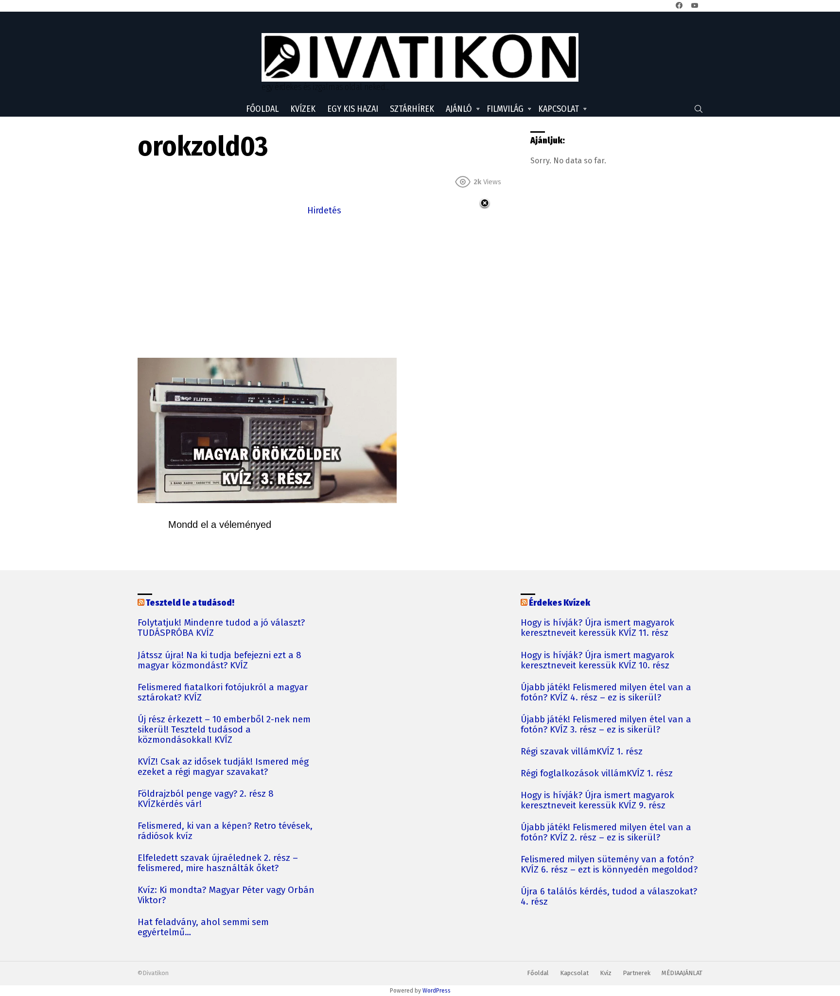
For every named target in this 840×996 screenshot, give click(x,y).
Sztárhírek (412, 109)
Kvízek (302, 109)
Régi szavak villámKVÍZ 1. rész (582, 752)
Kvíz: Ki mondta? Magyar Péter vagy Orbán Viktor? (226, 895)
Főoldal (262, 109)
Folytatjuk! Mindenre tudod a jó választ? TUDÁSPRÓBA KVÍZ (221, 628)
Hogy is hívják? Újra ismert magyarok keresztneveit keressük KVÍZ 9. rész (597, 800)
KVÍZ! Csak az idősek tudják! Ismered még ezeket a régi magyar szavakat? (223, 767)
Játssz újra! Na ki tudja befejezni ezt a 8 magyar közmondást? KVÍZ (219, 660)
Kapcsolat (558, 109)
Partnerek (636, 973)
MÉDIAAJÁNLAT (682, 973)
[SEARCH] (698, 109)
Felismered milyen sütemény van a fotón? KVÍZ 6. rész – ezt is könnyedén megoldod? (609, 865)
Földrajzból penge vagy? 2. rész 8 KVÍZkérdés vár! (206, 799)
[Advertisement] (324, 286)
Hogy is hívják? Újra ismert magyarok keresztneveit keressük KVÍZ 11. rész (597, 628)
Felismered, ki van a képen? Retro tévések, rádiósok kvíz (225, 831)
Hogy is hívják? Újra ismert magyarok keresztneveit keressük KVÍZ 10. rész (597, 660)
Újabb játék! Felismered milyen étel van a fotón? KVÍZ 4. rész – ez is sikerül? (606, 692)
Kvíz (606, 973)
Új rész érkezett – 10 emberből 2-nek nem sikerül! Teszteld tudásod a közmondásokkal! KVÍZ (224, 730)
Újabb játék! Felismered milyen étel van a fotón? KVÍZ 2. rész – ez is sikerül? (606, 832)
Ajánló (459, 109)
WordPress (436, 990)
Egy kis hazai (352, 109)
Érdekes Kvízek (559, 602)
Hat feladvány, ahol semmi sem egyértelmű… (203, 927)
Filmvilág (505, 109)
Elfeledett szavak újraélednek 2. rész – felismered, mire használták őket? (218, 863)
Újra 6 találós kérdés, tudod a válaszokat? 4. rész (609, 897)
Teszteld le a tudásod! (190, 602)
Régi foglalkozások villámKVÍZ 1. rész (597, 774)
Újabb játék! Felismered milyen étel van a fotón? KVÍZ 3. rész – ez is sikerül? (606, 725)
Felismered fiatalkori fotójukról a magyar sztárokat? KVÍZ (223, 692)
